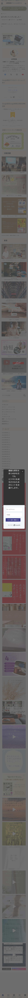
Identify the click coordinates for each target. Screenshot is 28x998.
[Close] (22, 471)
